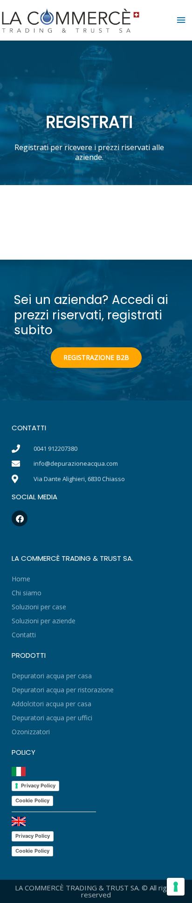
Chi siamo (26, 592)
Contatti (24, 634)
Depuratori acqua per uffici (52, 717)
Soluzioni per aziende (43, 620)
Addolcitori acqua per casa (51, 703)
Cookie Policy (32, 800)
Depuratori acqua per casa (52, 675)
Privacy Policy (38, 785)
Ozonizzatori (31, 731)
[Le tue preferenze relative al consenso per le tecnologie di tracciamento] (176, 887)
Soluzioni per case (39, 606)
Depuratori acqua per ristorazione (63, 689)
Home (21, 578)
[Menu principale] (181, 20)
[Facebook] (19, 518)
